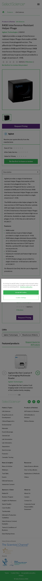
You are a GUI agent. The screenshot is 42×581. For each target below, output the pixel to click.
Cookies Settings (21, 297)
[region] (21, 290)
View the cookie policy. (26, 287)
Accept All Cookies (21, 292)
